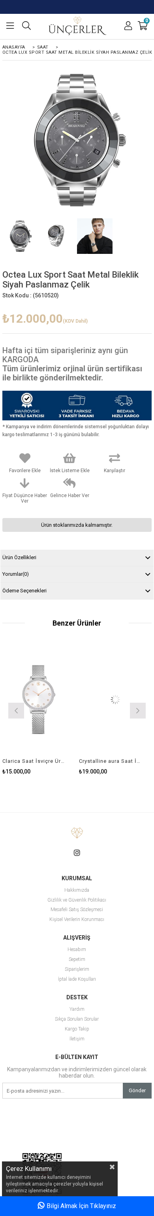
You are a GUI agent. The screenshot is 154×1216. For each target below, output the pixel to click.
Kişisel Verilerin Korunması (76, 919)
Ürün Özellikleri (19, 557)
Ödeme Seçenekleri (24, 591)
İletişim (77, 1039)
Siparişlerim (77, 969)
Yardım (77, 1009)
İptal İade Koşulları (77, 979)
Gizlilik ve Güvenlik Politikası (76, 900)
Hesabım (77, 949)
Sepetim (77, 959)
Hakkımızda (76, 890)
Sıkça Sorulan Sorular (77, 1019)
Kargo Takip (77, 1029)
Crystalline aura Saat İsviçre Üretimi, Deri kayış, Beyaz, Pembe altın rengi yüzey (110, 761)
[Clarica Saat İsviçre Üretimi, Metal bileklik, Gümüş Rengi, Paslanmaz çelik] (38, 699)
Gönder (137, 1090)
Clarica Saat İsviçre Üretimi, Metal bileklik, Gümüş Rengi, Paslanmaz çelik (33, 761)
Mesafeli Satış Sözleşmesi (77, 909)
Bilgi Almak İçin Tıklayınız (81, 1206)
